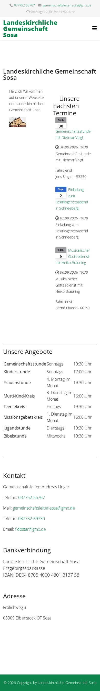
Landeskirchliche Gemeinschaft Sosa (30, 28)
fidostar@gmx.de (30, 529)
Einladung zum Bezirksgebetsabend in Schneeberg (71, 199)
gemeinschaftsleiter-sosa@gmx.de (67, 5)
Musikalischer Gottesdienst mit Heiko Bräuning (72, 256)
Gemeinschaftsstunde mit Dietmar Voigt (73, 134)
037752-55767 (24, 5)
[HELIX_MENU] (94, 28)
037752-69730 (31, 518)
